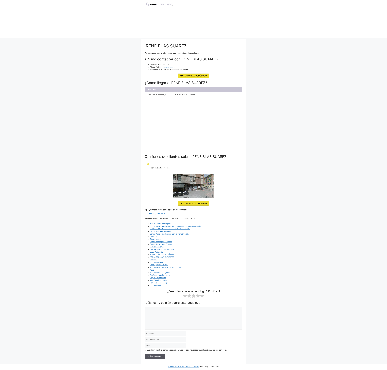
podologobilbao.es (167, 67)
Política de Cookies (192, 367)
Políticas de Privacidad (176, 367)
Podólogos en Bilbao (157, 213)
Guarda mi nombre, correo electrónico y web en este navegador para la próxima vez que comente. (187, 350)
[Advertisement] (193, 24)
